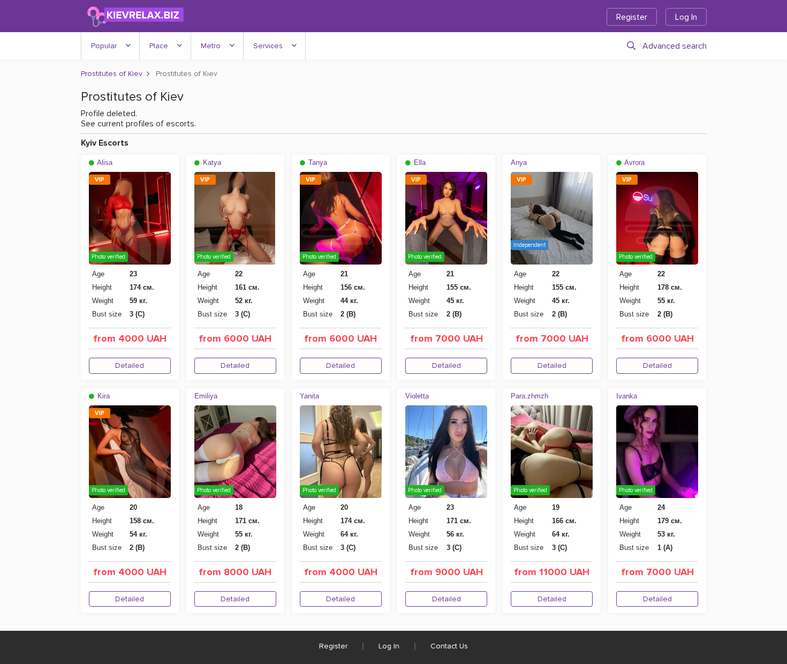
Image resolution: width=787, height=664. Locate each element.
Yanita (309, 396)
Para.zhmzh (529, 396)
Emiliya (205, 396)
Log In (686, 17)
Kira (102, 396)
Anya (519, 163)
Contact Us (449, 646)
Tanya (316, 163)
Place (158, 45)
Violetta (417, 396)
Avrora (634, 163)
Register (631, 17)
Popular (104, 45)
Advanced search (674, 46)
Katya (211, 163)
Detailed (129, 365)
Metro (211, 45)
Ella (419, 163)
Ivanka (626, 396)
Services (268, 45)
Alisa (103, 163)
